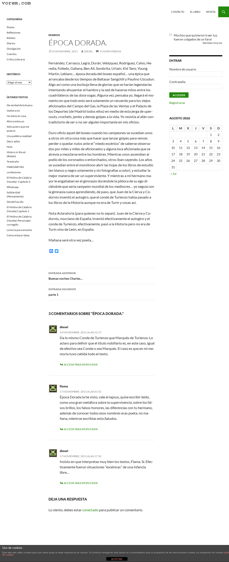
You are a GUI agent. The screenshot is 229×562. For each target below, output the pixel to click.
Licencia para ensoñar (19, 230)
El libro (195, 11)
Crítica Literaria (16, 59)
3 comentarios (110, 51)
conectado (90, 510)
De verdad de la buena (19, 105)
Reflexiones (13, 32)
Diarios (54, 35)
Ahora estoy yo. (16, 121)
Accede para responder (81, 364)
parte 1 (62, 291)
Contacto (177, 11)
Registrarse (177, 103)
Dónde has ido (15, 201)
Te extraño (13, 161)
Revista (210, 11)
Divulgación (14, 48)
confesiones (14, 172)
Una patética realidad (19, 136)
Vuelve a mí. (13, 110)
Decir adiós (13, 141)
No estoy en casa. (17, 116)
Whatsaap (13, 187)
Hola (9, 146)
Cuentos (12, 54)
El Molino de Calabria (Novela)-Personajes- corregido (19, 220)
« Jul (173, 173)
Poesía (10, 27)
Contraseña (177, 82)
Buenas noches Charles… (66, 275)
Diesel (88, 51)
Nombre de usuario (182, 69)
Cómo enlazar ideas (18, 235)
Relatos (11, 38)
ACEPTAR (116, 559)
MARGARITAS (15, 167)
